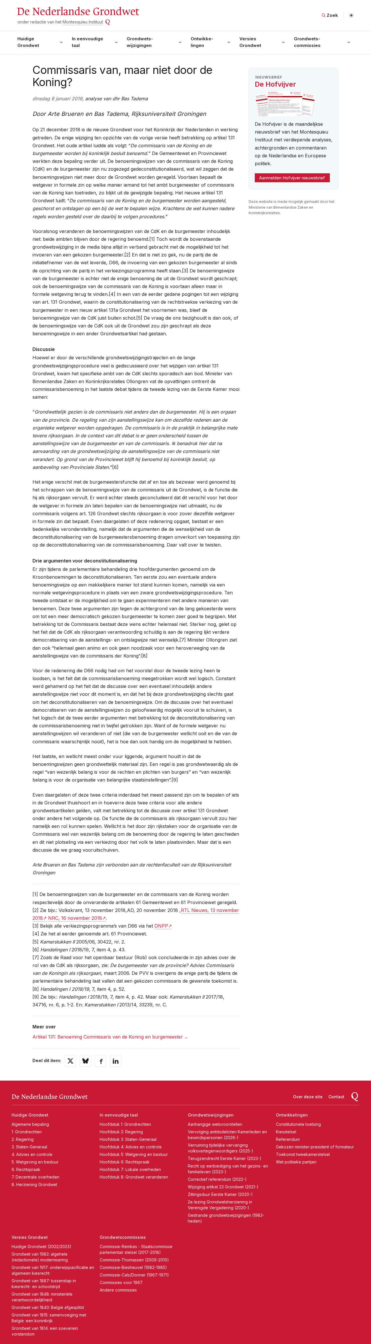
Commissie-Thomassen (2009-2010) (134, 1259)
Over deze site (308, 1096)
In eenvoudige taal (87, 42)
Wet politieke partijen (296, 1161)
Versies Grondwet (250, 42)
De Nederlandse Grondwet (78, 12)
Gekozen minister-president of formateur (315, 1146)
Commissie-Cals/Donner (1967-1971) (134, 1274)
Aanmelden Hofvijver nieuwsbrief (292, 178)
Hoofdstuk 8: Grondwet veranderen (134, 1176)
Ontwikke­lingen (202, 42)
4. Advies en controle (32, 1154)
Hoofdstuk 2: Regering (121, 1131)
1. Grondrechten (27, 1131)
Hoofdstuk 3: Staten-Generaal (128, 1139)
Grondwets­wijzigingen (140, 42)
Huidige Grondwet (28, 42)
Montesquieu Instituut (83, 21)
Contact (336, 1096)
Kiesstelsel (286, 1131)
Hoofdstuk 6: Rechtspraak (125, 1161)
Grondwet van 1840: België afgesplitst (48, 1307)
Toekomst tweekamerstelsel (303, 1154)
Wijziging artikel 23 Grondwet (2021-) (223, 1186)
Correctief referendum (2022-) (217, 1179)
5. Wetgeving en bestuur (35, 1161)
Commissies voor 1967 (121, 1282)
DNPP (161, 926)
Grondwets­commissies (307, 42)
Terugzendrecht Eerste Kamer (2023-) (224, 1158)
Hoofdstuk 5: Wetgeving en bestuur (134, 1154)
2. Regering (23, 1139)
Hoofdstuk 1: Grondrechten (125, 1124)
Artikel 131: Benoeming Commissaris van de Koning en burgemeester (107, 1037)
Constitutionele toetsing (298, 1124)
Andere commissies (118, 1289)
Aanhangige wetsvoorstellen (215, 1124)
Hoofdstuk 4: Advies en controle (131, 1146)
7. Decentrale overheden (35, 1176)
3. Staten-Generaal (29, 1146)
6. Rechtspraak (26, 1169)
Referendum (288, 1139)
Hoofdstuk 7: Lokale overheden (130, 1169)
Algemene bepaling (30, 1124)
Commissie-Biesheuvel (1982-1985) (133, 1267)
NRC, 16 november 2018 (75, 918)
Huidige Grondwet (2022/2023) (41, 1246)
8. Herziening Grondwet (34, 1184)
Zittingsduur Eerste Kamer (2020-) (220, 1194)
